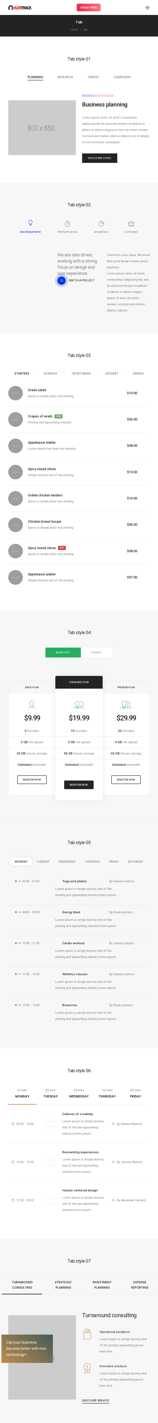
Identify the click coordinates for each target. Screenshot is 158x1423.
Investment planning (102, 1285)
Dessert (111, 373)
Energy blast (71, 912)
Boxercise (69, 1005)
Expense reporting (140, 1285)
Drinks (138, 373)
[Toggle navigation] (147, 7)
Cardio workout (73, 943)
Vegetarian (81, 373)
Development (30, 232)
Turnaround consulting (22, 1285)
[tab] (79, 881)
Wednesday (67, 862)
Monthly (63, 652)
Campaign (122, 77)
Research (65, 77)
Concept (131, 232)
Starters (21, 373)
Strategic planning (63, 1285)
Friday (114, 862)
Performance (67, 232)
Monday (21, 862)
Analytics (101, 232)
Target (93, 77)
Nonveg (50, 373)
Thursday (92, 862)
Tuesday (43, 862)
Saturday (135, 862)
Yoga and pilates (74, 881)
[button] (89, 7)
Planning (35, 77)
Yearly (96, 652)
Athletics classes (74, 974)
